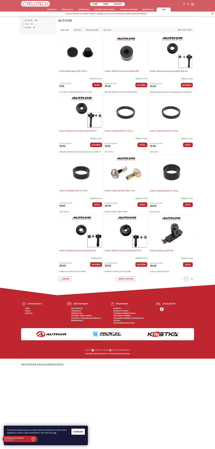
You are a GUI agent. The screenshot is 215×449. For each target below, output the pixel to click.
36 (192, 279)
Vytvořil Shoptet (93, 350)
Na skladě (31, 20)
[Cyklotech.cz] (35, 4)
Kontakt (118, 4)
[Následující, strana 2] (186, 279)
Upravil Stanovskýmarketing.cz (116, 350)
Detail (97, 85)
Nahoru (66, 279)
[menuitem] (51, 10)
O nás (95, 4)
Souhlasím (78, 431)
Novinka (30, 27)
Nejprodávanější (92, 30)
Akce (29, 24)
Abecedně (107, 30)
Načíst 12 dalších (126, 279)
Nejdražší (77, 30)
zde (54, 432)
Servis (106, 4)
